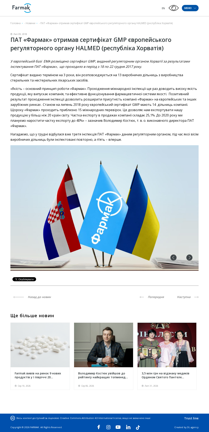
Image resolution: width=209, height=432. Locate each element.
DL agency (193, 427)
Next (189, 258)
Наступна (184, 297)
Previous (173, 258)
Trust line (191, 418)
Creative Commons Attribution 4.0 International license (90, 418)
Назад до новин (39, 297)
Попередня (155, 297)
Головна (15, 23)
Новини (30, 23)
